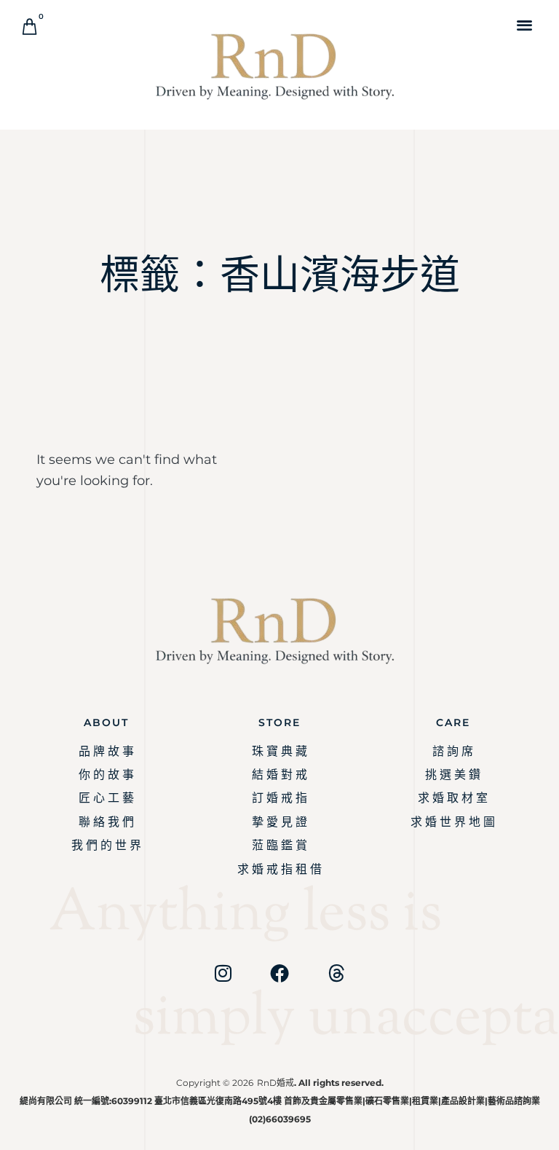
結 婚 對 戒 (279, 774)
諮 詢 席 (452, 751)
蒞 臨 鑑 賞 (279, 845)
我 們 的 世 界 (106, 845)
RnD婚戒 (275, 1082)
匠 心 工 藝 (106, 798)
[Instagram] (222, 973)
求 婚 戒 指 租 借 (279, 869)
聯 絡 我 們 (106, 822)
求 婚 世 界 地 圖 (453, 822)
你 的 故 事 (106, 774)
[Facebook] (279, 973)
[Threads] (336, 973)
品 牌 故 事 (106, 751)
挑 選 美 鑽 (452, 774)
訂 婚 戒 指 (279, 798)
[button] (525, 24)
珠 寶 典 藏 (279, 751)
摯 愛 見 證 (279, 822)
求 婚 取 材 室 (453, 798)
